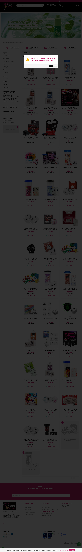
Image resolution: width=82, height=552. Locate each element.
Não (55, 66)
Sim (51, 66)
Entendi (72, 550)
